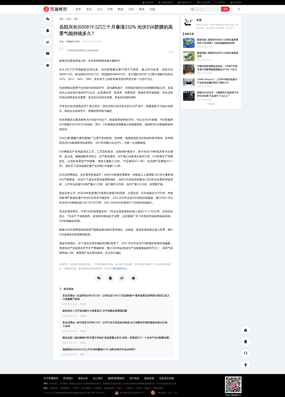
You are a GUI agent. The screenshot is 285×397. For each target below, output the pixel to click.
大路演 (139, 388)
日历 (131, 9)
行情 (110, 9)
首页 (78, 9)
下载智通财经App (119, 268)
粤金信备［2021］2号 (167, 393)
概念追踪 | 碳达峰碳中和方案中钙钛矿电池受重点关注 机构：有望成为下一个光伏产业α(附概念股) (116, 337)
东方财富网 (86, 388)
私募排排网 (158, 388)
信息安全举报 (166, 378)
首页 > (62, 18)
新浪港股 (53, 388)
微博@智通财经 (116, 378)
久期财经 (129, 388)
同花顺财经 (65, 388)
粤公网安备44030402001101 (132, 393)
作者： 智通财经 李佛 (69, 41)
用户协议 (134, 378)
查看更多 (211, 104)
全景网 (76, 388)
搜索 (225, 9)
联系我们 (68, 378)
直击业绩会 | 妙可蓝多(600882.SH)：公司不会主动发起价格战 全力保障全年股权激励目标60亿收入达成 (115, 324)
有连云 (120, 388)
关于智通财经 (51, 378)
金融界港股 (109, 388)
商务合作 (83, 378)
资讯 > (69, 18)
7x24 (99, 9)
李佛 (199, 20)
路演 (141, 9)
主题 (152, 9)
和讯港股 (98, 388)
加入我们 (98, 378)
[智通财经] (55, 9)
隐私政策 (149, 378)
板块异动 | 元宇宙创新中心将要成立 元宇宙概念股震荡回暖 (95, 310)
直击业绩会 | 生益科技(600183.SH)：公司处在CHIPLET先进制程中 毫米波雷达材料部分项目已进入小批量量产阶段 (116, 297)
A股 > (76, 18)
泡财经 (147, 388)
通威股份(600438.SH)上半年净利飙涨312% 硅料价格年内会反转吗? (99, 349)
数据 (120, 9)
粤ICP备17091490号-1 (96, 393)
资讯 (89, 9)
